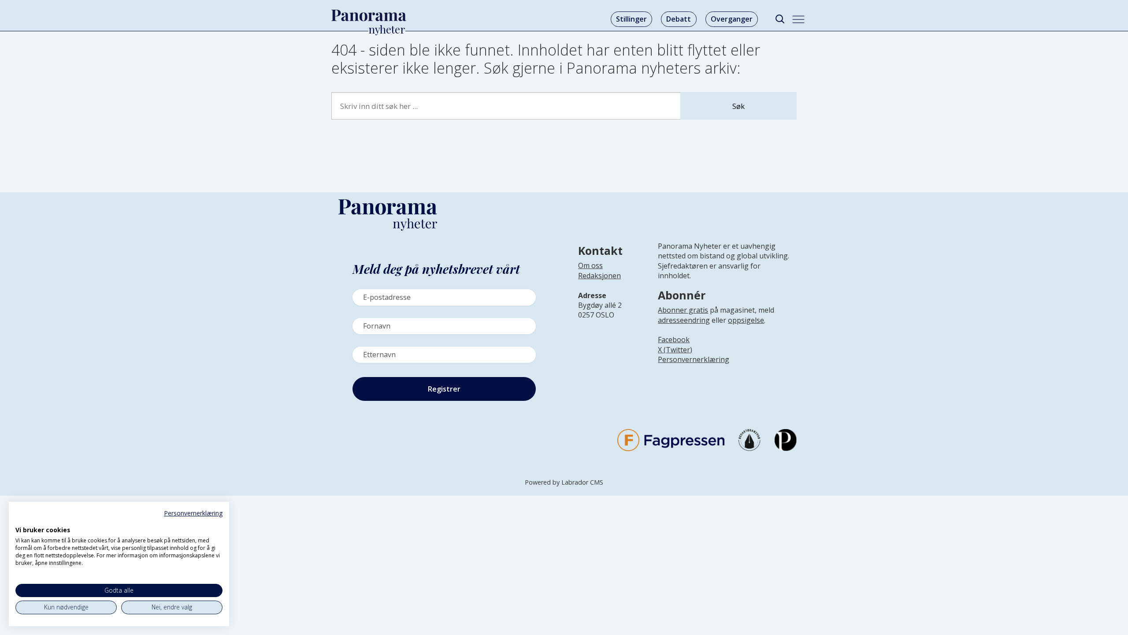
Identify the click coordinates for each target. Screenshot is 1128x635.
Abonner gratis (683, 310)
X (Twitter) (675, 350)
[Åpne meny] (798, 19)
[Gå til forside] (368, 15)
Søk (738, 106)
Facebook (674, 339)
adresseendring (684, 320)
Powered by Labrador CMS (564, 482)
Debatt (678, 19)
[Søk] (779, 19)
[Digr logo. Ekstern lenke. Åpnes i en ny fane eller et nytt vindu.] (21, 520)
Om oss (590, 265)
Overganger (732, 19)
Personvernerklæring (693, 359)
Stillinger (631, 19)
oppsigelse (746, 320)
